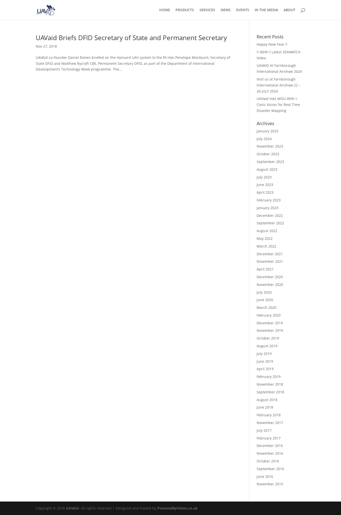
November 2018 (270, 384)
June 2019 (265, 361)
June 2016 (265, 476)
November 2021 (270, 261)
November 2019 (270, 330)
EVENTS (242, 10)
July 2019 (264, 353)
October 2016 (268, 461)
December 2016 (270, 445)
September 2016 (270, 468)
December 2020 (270, 276)
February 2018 (269, 415)
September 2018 (270, 392)
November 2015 (270, 484)
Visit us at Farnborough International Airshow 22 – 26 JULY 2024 (279, 85)
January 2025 (267, 131)
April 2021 (265, 269)
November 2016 (270, 453)
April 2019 (265, 368)
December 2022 (270, 215)
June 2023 (265, 184)
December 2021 (270, 254)
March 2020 (266, 307)
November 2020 (270, 284)
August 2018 (267, 399)
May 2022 (265, 238)
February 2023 (269, 200)
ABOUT (289, 10)
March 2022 (266, 246)
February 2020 (269, 315)
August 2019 (267, 345)
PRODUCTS (184, 10)
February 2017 (269, 438)
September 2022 (270, 223)
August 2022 (267, 230)
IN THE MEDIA (266, 10)
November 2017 (270, 422)
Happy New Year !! (272, 44)
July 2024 (264, 138)
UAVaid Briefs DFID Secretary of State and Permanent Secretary (131, 37)
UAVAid (72, 508)
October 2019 (268, 338)
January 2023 (267, 207)
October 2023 (268, 154)
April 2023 (265, 192)
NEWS (226, 10)
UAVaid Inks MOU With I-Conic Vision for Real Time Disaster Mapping (278, 104)
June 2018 (265, 407)
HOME (164, 10)
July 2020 (264, 292)
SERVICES (207, 10)
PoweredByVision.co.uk (177, 508)
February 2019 (269, 376)
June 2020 (265, 299)
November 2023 (270, 146)
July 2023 (264, 177)
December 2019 (270, 323)
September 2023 (270, 161)
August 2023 (267, 169)
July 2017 (264, 430)
